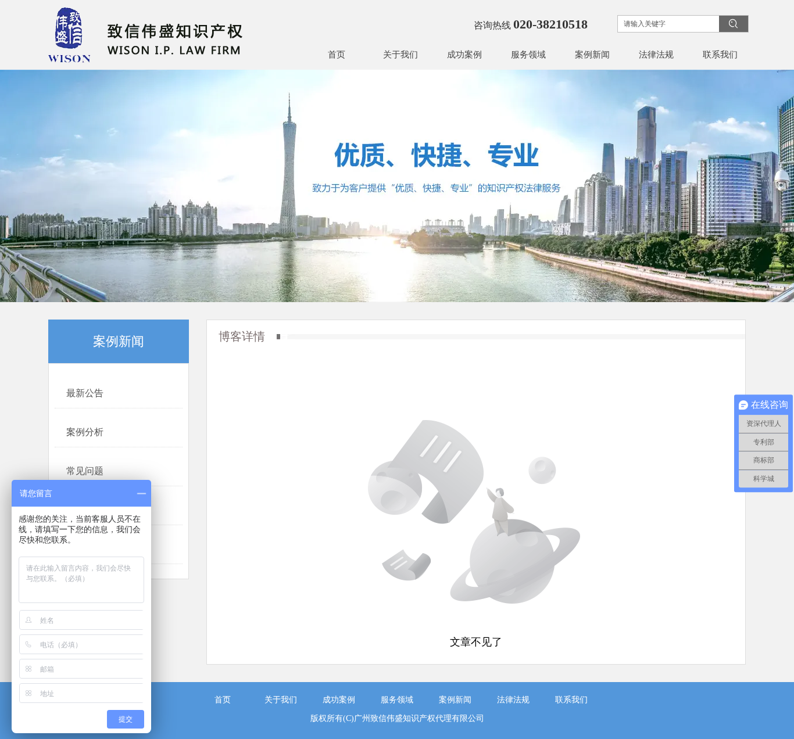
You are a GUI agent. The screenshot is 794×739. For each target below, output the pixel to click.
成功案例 (339, 699)
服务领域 (397, 699)
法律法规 (513, 699)
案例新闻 (455, 699)
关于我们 (280, 699)
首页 (222, 699)
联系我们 (571, 699)
